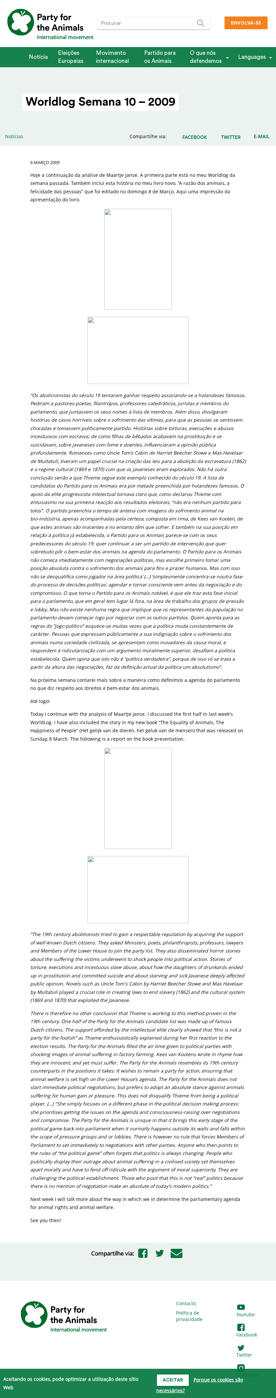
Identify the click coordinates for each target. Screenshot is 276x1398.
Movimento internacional (112, 57)
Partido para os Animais (160, 57)
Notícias (14, 136)
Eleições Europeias (70, 57)
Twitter (244, 1355)
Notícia (38, 57)
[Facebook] (142, 1253)
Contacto (186, 1303)
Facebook (246, 1334)
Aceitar (173, 1380)
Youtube (245, 1314)
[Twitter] (159, 1253)
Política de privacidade (189, 1316)
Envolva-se (246, 23)
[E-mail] (176, 1253)
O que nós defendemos (206, 57)
